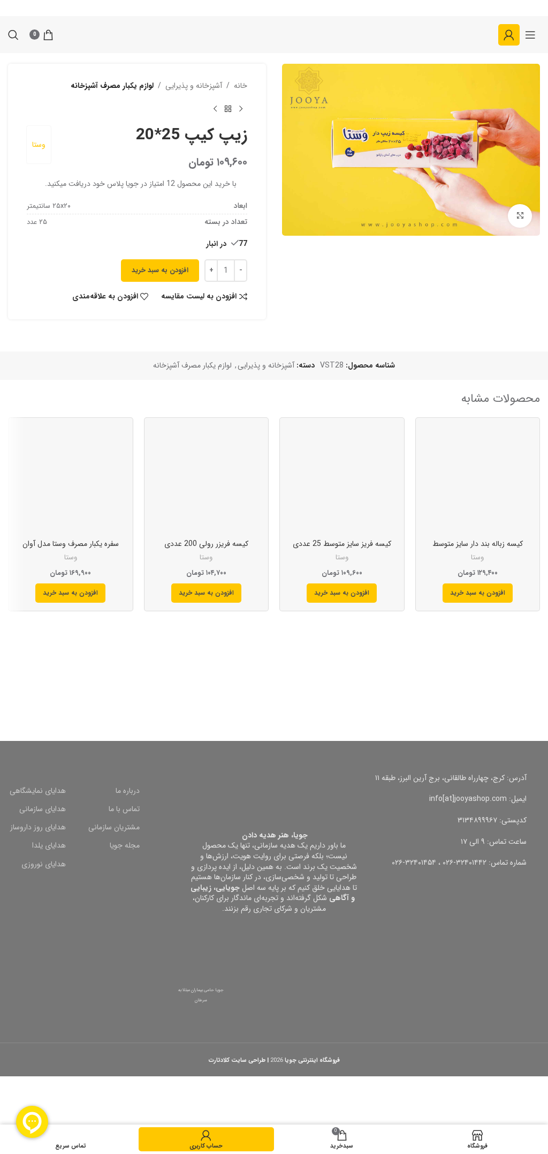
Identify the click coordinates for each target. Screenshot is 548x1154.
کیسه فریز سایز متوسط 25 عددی (342, 544)
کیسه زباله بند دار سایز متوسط (477, 544)
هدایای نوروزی (43, 864)
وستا (38, 145)
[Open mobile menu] (530, 35)
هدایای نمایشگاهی (38, 791)
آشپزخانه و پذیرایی (193, 86)
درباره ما (128, 791)
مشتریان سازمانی (114, 827)
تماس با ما (124, 809)
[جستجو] (13, 35)
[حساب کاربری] (509, 35)
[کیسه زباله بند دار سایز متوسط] (478, 480)
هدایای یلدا (49, 845)
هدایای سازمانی (42, 809)
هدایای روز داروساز (38, 827)
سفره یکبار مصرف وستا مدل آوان (70, 544)
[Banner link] (411, 674)
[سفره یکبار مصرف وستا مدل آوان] (71, 480)
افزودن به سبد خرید (160, 270)
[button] (478, 593)
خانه (240, 86)
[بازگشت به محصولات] (228, 108)
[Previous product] (240, 108)
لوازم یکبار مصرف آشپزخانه (112, 86)
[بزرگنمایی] (520, 216)
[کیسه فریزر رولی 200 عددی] (207, 480)
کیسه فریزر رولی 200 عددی (206, 544)
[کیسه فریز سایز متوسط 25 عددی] (342, 480)
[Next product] (215, 108)
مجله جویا (125, 845)
